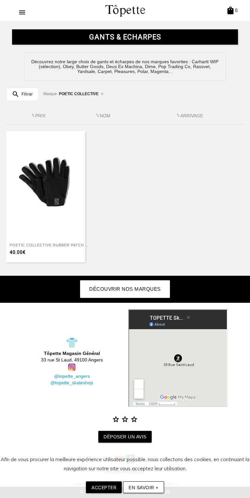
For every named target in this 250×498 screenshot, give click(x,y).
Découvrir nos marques (125, 289)
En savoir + (144, 487)
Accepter (103, 487)
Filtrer (22, 94)
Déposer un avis (125, 436)
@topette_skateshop (71, 382)
